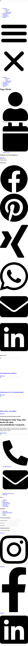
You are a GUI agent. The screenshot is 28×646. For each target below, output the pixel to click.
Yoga (6, 11)
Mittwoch (2, 157)
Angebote (5, 8)
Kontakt (4, 17)
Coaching (7, 9)
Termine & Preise (6, 13)
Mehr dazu (2, 375)
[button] (14, 47)
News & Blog (6, 16)
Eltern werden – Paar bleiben (8, 411)
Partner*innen (8, 12)
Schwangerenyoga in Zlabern (8, 373)
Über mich (5, 14)
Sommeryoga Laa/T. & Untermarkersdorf (11, 392)
